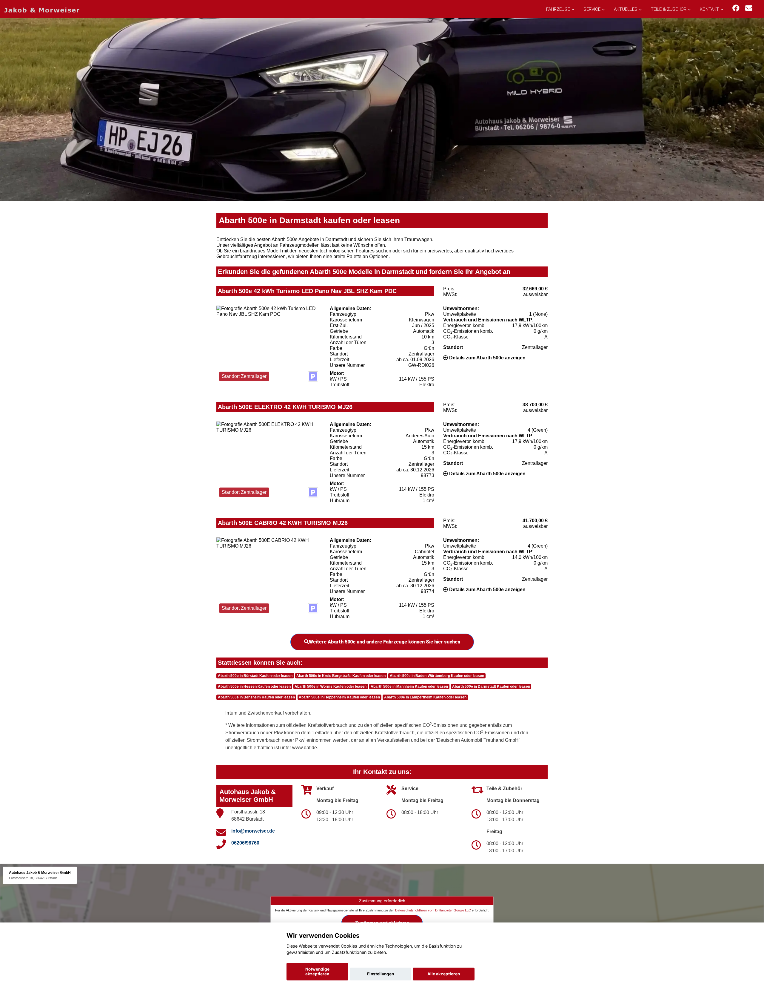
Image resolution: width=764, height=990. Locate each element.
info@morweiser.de (253, 830)
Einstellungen (380, 973)
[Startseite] (41, 9)
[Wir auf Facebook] (736, 8)
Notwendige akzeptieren (317, 971)
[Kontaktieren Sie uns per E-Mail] (748, 8)
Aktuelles (625, 9)
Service (591, 9)
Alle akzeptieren (443, 973)
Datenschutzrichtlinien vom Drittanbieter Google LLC (433, 910)
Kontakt (709, 9)
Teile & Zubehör (668, 9)
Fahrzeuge (558, 9)
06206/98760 (245, 842)
